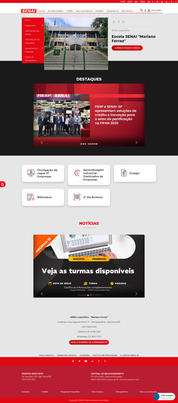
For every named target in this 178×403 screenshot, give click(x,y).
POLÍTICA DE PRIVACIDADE (105, 355)
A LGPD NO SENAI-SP (129, 355)
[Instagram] (99, 361)
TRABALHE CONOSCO (67, 355)
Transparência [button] (112, 11)
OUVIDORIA (85, 355)
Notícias (89, 223)
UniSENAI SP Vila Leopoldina (32, 41)
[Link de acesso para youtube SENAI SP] (162, 1)
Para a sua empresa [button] (84, 11)
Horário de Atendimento (30, 59)
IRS (148, 1)
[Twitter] (79, 361)
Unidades (99, 11)
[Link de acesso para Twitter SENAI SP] (157, 1)
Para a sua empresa (148, 392)
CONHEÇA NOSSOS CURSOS (127, 48)
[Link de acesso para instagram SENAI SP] (171, 1)
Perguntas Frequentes (70, 392)
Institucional (30, 25)
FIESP (123, 1)
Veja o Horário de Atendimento (89, 342)
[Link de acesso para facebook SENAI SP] (152, 1)
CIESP (129, 1)
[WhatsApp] (105, 361)
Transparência (122, 392)
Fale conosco (127, 11)
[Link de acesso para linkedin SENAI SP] (166, 1)
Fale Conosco (97, 392)
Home (27, 20)
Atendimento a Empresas (31, 50)
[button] (41, 114)
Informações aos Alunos (32, 32)
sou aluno (154, 10)
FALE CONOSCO (46, 355)
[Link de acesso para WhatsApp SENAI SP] (176, 1)
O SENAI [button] (69, 11)
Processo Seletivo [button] (55, 11)
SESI (136, 1)
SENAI (142, 1)
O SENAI (45, 392)
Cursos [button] (42, 11)
